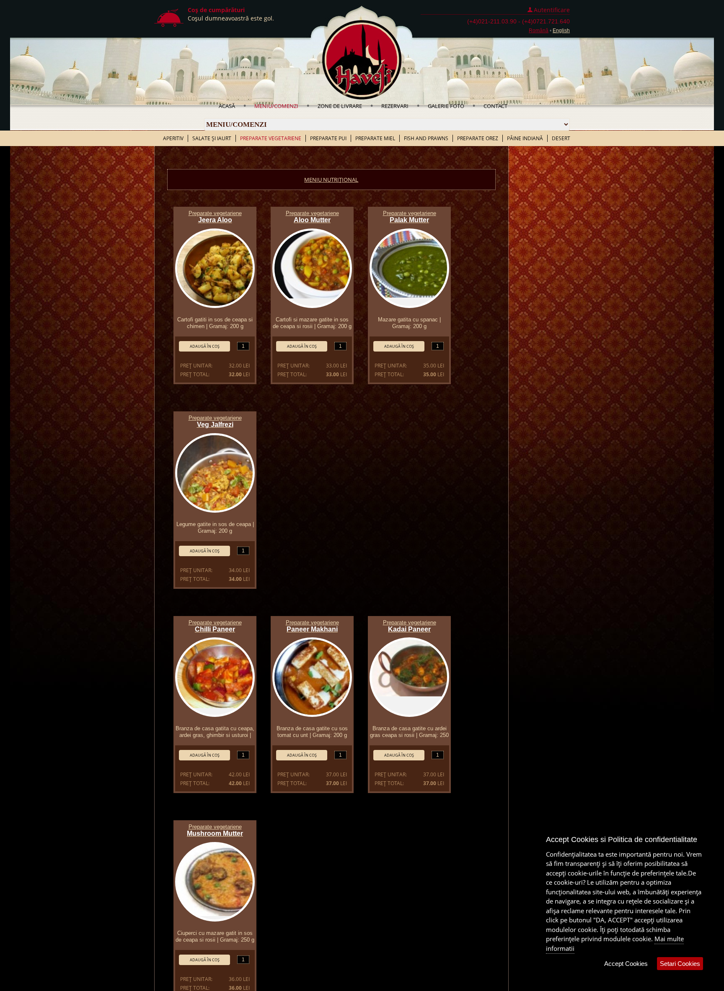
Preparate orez (477, 138)
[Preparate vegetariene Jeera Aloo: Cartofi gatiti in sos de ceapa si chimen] (215, 268)
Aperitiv (173, 138)
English (561, 30)
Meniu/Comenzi (276, 106)
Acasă (227, 106)
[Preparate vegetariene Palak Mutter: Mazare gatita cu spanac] (409, 268)
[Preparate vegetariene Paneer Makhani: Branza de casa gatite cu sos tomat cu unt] (312, 677)
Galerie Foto (446, 106)
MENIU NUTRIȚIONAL (331, 179)
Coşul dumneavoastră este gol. (231, 18)
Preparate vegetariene (270, 138)
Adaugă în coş (205, 346)
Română (538, 30)
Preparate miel (375, 138)
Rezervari (395, 106)
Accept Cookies (626, 963)
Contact (495, 106)
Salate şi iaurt (211, 138)
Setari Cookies (680, 963)
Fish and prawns (426, 138)
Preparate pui (328, 138)
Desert (561, 138)
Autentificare (552, 10)
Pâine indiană (525, 138)
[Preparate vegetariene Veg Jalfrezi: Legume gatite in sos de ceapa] (215, 473)
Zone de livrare (340, 106)
